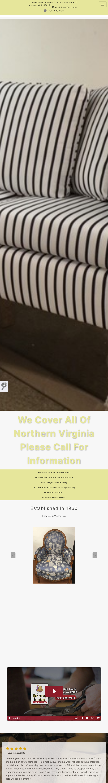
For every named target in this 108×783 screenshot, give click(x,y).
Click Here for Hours (66, 7)
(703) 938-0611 (55, 11)
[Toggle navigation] (103, 4)
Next (95, 555)
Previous (13, 555)
